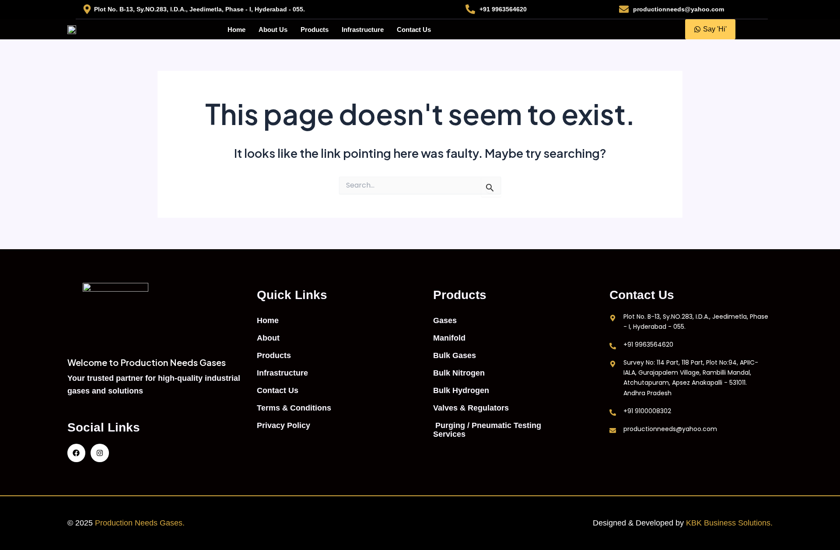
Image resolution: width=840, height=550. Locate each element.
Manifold (449, 338)
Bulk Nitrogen (459, 373)
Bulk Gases (454, 355)
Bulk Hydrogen (461, 390)
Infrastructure (363, 29)
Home (236, 29)
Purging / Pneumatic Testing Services (487, 430)
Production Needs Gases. (141, 523)
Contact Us (414, 29)
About (268, 338)
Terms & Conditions (294, 408)
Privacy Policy (283, 425)
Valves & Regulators (471, 408)
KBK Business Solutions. (729, 523)
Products (315, 29)
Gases (445, 320)
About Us (273, 29)
